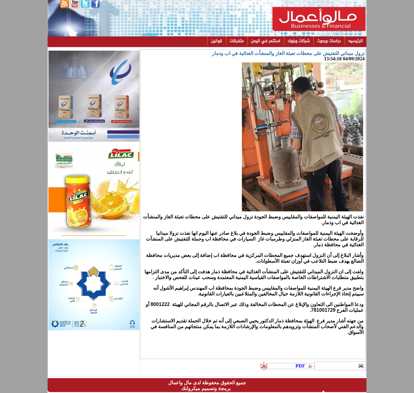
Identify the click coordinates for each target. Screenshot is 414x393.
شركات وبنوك (299, 41)
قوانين (216, 41)
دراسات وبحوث (329, 41)
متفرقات (236, 41)
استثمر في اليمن (265, 41)
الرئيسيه (355, 41)
